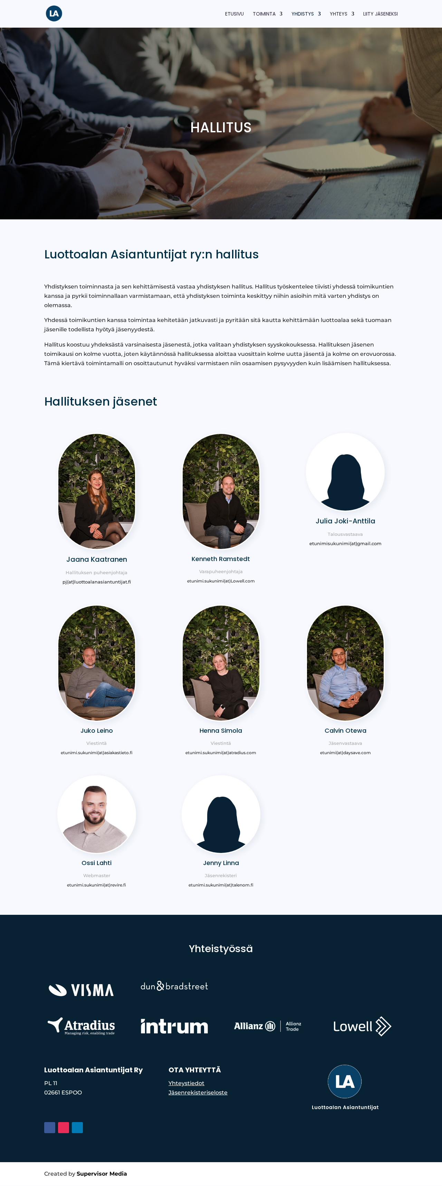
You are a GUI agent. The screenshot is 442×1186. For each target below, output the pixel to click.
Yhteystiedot (186, 1083)
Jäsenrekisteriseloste (198, 1092)
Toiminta (264, 14)
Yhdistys (302, 14)
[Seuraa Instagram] (63, 1127)
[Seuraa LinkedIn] (77, 1127)
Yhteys (338, 14)
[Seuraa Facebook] (49, 1127)
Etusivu (234, 14)
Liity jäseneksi (380, 14)
